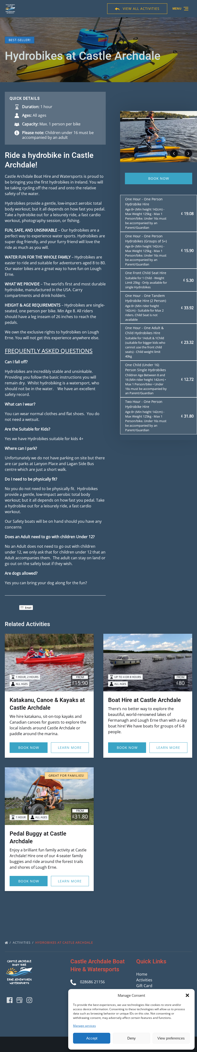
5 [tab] (188, 118)
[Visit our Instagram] (29, 1000)
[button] (187, 995)
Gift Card (144, 985)
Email (27, 607)
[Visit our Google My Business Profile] (19, 1000)
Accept (91, 1038)
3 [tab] (158, 118)
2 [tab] (143, 118)
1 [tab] (128, 118)
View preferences (171, 1038)
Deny (131, 1038)
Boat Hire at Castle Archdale (144, 700)
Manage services (84, 1026)
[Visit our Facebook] (9, 1000)
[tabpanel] (158, 136)
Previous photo (174, 153)
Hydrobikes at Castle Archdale (64, 942)
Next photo (188, 153)
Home (141, 974)
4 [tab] (173, 118)
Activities (22, 942)
